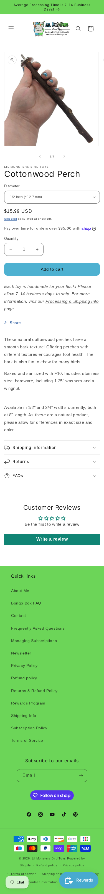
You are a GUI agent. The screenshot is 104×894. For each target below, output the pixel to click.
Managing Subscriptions (34, 640)
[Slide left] (40, 156)
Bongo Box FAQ (26, 603)
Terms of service (23, 873)
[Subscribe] (81, 775)
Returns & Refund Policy (34, 690)
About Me (20, 590)
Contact (18, 615)
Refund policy (24, 678)
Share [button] (15, 322)
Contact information (43, 882)
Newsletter (21, 653)
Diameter (11, 186)
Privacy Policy (24, 665)
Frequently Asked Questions (38, 628)
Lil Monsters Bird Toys (49, 858)
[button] (11, 29)
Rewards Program (28, 703)
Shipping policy (53, 873)
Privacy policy (73, 865)
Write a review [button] (52, 539)
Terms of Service (27, 740)
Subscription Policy (29, 728)
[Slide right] (64, 156)
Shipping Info (23, 715)
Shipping (10, 218)
